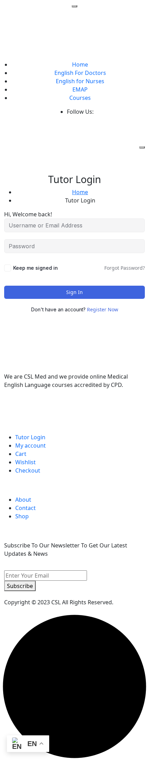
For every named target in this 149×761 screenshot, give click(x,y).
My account (30, 445)
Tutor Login (30, 437)
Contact (25, 508)
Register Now (102, 309)
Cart (20, 454)
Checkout (27, 470)
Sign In (74, 292)
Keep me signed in (35, 268)
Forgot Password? (124, 268)
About (23, 499)
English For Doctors (80, 73)
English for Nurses (80, 81)
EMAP (80, 89)
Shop (22, 516)
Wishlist (25, 462)
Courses (80, 98)
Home (80, 64)
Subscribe (20, 586)
